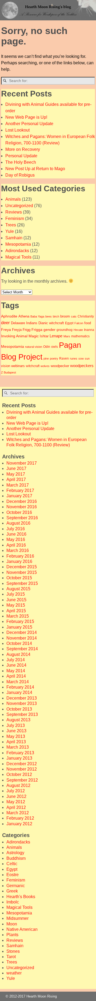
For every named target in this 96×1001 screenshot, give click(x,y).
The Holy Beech (20, 162)
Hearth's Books (20, 896)
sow (81, 358)
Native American (22, 929)
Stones (13, 951)
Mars (66, 336)
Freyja (17, 330)
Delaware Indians (24, 323)
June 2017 (16, 468)
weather (14, 973)
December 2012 (21, 763)
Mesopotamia (18, 244)
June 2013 (16, 731)
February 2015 (20, 621)
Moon (11, 924)
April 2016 (16, 545)
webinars (18, 366)
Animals (13, 199)
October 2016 (19, 512)
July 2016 (15, 528)
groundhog (65, 329)
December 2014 (21, 632)
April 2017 (16, 479)
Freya (6, 329)
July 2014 (15, 660)
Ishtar (44, 336)
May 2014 (15, 670)
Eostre (12, 874)
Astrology (15, 852)
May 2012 (15, 802)
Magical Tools (18, 257)
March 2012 (17, 812)
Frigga (36, 329)
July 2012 (15, 791)
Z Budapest (8, 372)
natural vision (33, 346)
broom (65, 316)
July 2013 (15, 725)
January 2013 (19, 758)
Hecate (78, 329)
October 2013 (19, 709)
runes (73, 358)
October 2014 (19, 643)
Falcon (78, 323)
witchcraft (32, 366)
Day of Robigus (20, 175)
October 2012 (19, 774)
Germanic (15, 885)
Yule (9, 231)
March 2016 (17, 550)
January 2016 (19, 561)
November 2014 (21, 638)
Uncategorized (19, 205)
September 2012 (22, 780)
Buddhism (16, 858)
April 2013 (16, 741)
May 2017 (15, 474)
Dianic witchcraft (51, 323)
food (87, 323)
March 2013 (17, 747)
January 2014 (19, 692)
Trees (10, 225)
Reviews (13, 212)
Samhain (13, 238)
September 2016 (22, 518)
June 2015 (16, 599)
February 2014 (20, 687)
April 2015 (16, 610)
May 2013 (15, 736)
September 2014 (22, 649)
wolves (45, 366)
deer (5, 322)
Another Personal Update (29, 123)
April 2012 (16, 807)
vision (5, 366)
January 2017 (19, 496)
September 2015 (22, 583)
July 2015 (15, 594)
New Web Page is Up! (26, 117)
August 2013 (18, 720)
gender (49, 329)
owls (54, 346)
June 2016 (16, 534)
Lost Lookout (17, 130)
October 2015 (19, 578)
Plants (12, 934)
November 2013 (21, 703)
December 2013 (21, 698)
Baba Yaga (37, 316)
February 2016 (20, 556)
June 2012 (16, 796)
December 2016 (21, 501)
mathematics (80, 336)
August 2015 (18, 589)
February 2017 (20, 490)
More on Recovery (22, 149)
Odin (46, 346)
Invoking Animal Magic (20, 336)
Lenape (56, 336)
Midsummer (17, 918)
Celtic (11, 863)
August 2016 (18, 523)
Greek (12, 891)
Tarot (11, 956)
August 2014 (18, 654)
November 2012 (21, 769)
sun (87, 358)
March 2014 (17, 681)
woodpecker (60, 366)
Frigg (26, 330)
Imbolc (12, 902)
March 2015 (17, 616)
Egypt (69, 323)
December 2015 (21, 567)
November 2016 (21, 507)
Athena (23, 316)
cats (74, 316)
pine (46, 358)
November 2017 (21, 463)
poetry (54, 358)
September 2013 (22, 714)
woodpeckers (82, 366)
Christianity (86, 316)
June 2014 (16, 665)
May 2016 (15, 539)
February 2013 (20, 752)
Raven (64, 358)
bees (48, 316)
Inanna (89, 329)
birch (56, 316)
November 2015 (21, 572)
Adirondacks (17, 250)
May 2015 (15, 605)
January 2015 (19, 627)
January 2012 (19, 823)
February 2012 (20, 818)
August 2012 (18, 785)
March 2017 (17, 485)
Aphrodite (9, 316)
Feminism (14, 218)
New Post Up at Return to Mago (35, 168)
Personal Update (21, 156)
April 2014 (16, 676)
